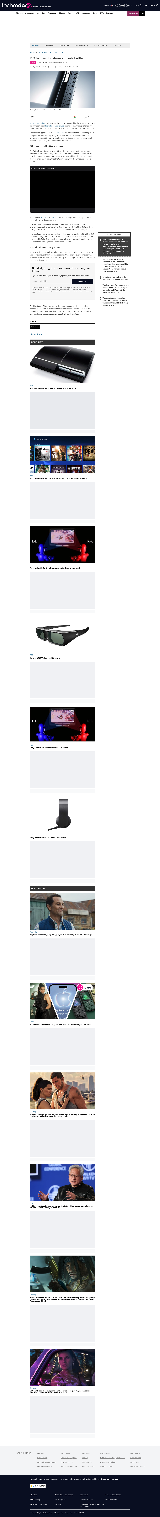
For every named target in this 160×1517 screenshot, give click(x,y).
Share (35, 117)
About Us (33, 1495)
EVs (102, 13)
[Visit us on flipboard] (127, 5)
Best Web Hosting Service (46, 1462)
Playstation (53, 52)
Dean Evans (43, 62)
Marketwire (59, 126)
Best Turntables (105, 1453)
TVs (43, 13)
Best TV (85, 1458)
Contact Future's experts (64, 1495)
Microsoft (45, 217)
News (33, 63)
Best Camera (135, 1453)
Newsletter (91, 117)
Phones (19, 13)
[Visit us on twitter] (120, 5)
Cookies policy (60, 1500)
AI (38, 13)
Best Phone (86, 1453)
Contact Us (84, 1495)
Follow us (79, 117)
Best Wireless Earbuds (108, 1462)
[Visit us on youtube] (123, 5)
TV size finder (49, 45)
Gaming (32, 52)
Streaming (52, 13)
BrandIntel (49, 126)
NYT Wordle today (101, 45)
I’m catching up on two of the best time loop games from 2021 (116, 278)
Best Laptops (65, 1453)
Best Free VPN (42, 1458)
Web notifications (111, 1500)
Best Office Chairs (106, 1466)
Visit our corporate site (109, 1479)
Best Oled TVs (87, 1462)
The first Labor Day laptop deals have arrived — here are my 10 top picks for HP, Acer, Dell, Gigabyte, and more (116, 288)
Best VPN (117, 45)
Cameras (86, 13)
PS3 (62, 52)
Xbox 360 (54, 217)
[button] (154, 5)
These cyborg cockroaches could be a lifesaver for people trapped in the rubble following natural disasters (115, 301)
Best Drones (134, 1462)
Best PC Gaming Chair (69, 1466)
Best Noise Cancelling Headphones (112, 1458)
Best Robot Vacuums (137, 1466)
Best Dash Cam (135, 1458)
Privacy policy (35, 1500)
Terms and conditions (113, 1495)
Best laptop (64, 45)
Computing (30, 13)
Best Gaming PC (67, 1462)
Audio (70, 13)
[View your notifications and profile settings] (146, 5)
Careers (58, 1504)
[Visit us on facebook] (116, 5)
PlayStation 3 (41, 123)
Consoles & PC (42, 52)
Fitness (62, 13)
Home (95, 13)
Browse (109, 13)
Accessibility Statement (38, 1504)
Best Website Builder (45, 1466)
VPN (78, 13)
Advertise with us (86, 1500)
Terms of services (58, 287)
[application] (62, 189)
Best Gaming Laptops (69, 1458)
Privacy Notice (36, 289)
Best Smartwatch (88, 1466)
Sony (32, 123)
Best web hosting (81, 45)
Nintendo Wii (59, 133)
